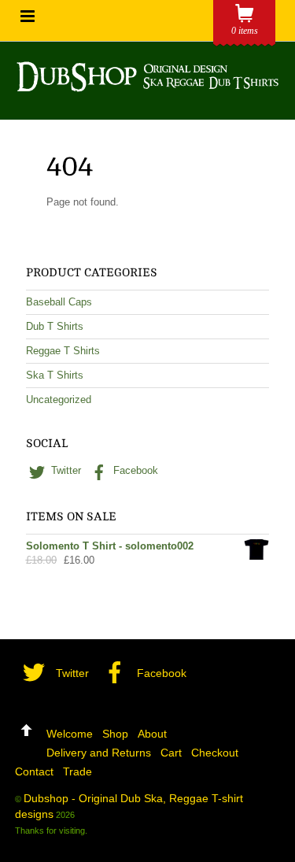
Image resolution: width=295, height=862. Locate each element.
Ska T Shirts (54, 375)
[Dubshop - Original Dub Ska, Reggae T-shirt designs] (147, 85)
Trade (77, 771)
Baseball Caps (59, 302)
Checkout (214, 752)
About (152, 733)
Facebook (134, 470)
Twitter (64, 470)
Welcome (69, 733)
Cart (171, 752)
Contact (34, 771)
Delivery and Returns (98, 752)
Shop (115, 733)
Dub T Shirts (54, 326)
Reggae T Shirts (63, 351)
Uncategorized (58, 399)
